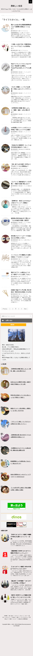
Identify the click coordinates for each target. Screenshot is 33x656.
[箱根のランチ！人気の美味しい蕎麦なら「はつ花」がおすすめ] (5, 414)
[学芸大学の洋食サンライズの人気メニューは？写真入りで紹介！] (5, 401)
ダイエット (7, 617)
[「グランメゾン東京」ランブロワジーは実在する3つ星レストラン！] (5, 427)
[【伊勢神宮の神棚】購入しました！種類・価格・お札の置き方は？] (5, 374)
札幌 (29, 186)
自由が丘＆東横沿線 (25, 149)
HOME (5, 615)
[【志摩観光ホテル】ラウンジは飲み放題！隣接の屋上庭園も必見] (5, 454)
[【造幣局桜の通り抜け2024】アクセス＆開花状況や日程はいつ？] (5, 440)
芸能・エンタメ (13, 619)
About (13, 617)
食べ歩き (11, 615)
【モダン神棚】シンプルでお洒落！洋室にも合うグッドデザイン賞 (21, 89)
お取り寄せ (27, 240)
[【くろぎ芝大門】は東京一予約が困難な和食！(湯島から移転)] (5, 493)
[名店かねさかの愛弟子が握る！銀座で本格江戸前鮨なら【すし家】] (5, 388)
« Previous (4, 308)
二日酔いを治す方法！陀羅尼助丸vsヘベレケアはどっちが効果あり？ (21, 46)
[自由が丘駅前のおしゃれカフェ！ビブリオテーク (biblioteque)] (5, 480)
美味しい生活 (16, 6)
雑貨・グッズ (23, 72)
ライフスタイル (24, 31)
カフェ (16, 615)
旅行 (18, 617)
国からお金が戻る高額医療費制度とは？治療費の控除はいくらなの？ (21, 26)
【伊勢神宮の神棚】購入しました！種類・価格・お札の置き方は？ (20, 110)
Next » (25, 308)
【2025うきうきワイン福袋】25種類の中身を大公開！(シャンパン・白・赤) (21, 536)
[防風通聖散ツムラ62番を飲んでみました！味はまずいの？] (5, 467)
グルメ (22, 240)
